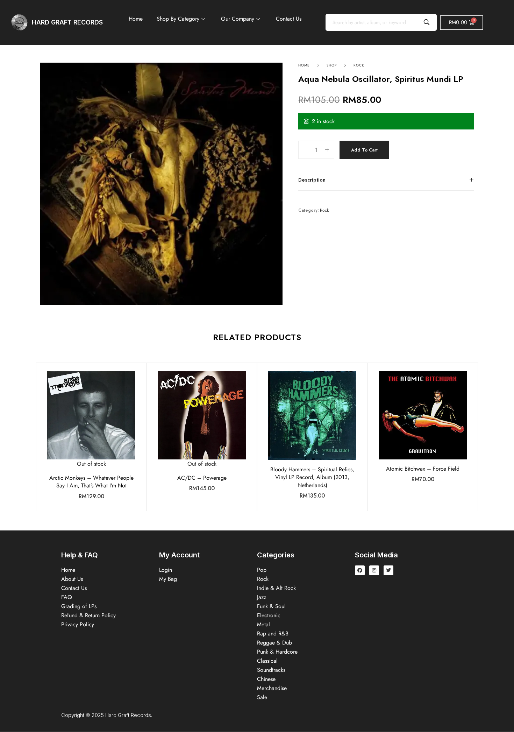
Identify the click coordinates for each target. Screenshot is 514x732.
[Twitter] (388, 570)
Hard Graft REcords (67, 22)
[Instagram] (374, 570)
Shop (332, 65)
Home (136, 19)
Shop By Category (178, 19)
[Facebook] (360, 570)
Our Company (237, 19)
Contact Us (288, 19)
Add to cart (364, 150)
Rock (359, 65)
